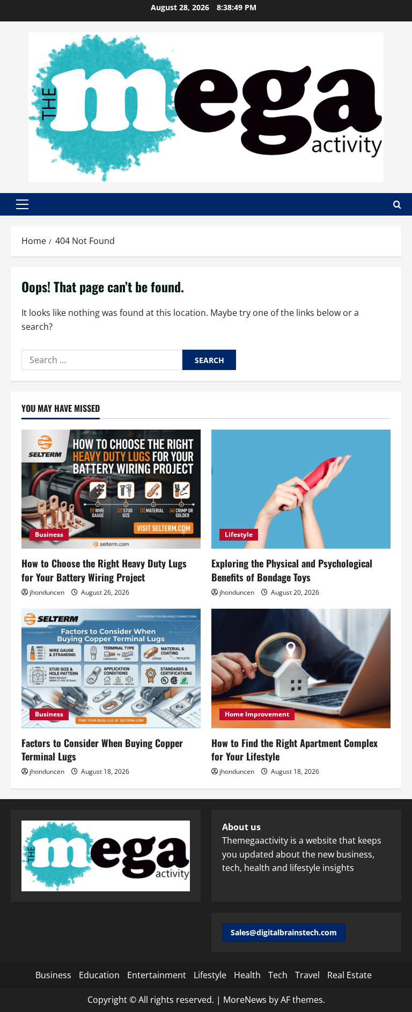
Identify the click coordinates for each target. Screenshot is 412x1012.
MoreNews (245, 1000)
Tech (278, 975)
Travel (307, 975)
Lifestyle (239, 534)
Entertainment (156, 975)
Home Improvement (257, 714)
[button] (22, 204)
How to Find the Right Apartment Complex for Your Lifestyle (294, 749)
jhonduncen (47, 592)
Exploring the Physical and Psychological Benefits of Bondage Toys (291, 569)
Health (247, 975)
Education (99, 975)
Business (49, 534)
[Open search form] (397, 204)
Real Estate (349, 975)
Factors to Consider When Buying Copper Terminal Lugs (102, 749)
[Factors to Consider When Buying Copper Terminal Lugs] (111, 668)
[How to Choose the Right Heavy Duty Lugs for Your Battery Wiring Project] (111, 489)
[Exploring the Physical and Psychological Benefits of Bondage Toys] (301, 489)
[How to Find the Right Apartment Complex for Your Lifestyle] (301, 668)
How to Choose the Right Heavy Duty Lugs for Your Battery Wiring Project (104, 569)
